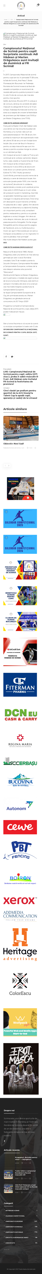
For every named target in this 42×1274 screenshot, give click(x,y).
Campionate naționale (21, 1232)
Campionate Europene (12, 437)
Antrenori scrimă (21, 1210)
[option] (21, 432)
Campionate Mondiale (21, 1227)
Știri (12, 19)
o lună (17, 1163)
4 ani (22, 448)
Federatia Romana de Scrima (11, 448)
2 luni (16, 1178)
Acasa (5, 19)
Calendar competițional (21, 1216)
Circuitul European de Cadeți (21, 1237)
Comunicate (21, 1243)
